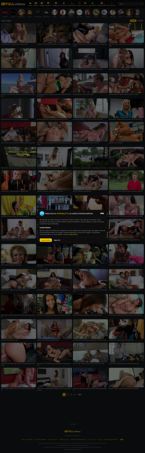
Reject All (57, 240)
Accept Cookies (46, 240)
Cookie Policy (73, 234)
